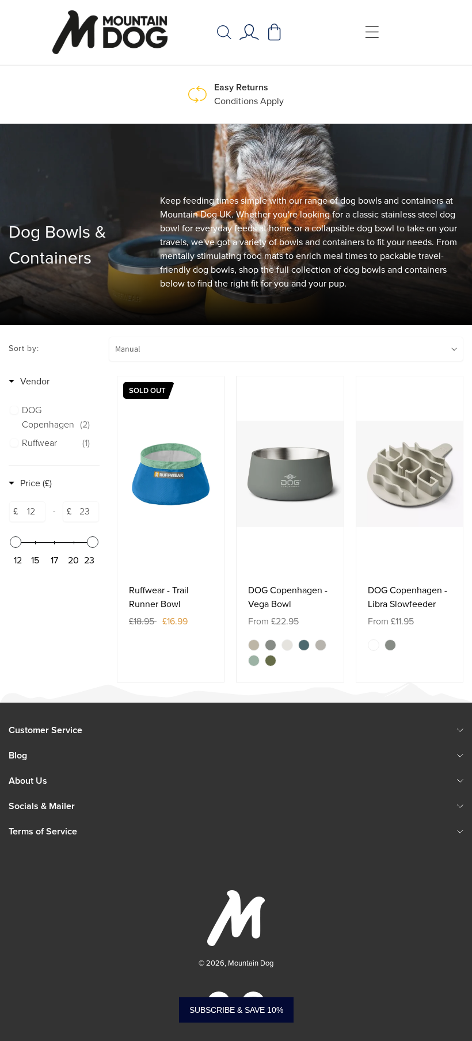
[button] (224, 32)
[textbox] (31, 511)
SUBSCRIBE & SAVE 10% (236, 1010)
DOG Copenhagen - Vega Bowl (288, 597)
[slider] (15, 542)
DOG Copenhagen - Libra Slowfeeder (407, 597)
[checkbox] (56, 417)
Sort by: (24, 348)
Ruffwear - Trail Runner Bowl (159, 597)
